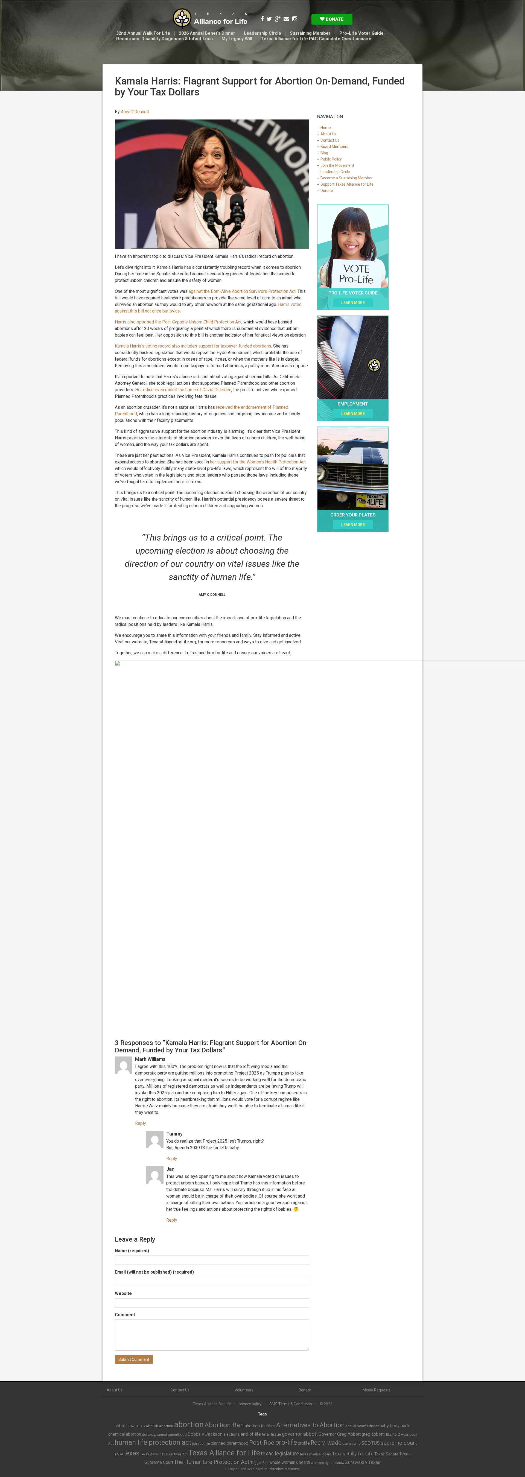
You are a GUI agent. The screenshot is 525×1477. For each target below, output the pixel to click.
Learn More (353, 302)
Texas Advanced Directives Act (164, 1454)
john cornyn (201, 1444)
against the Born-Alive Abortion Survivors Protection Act (242, 291)
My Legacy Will (236, 38)
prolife (304, 1443)
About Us (328, 134)
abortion (189, 1424)
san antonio (351, 1444)
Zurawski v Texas (362, 1462)
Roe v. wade (326, 1442)
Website (123, 1293)
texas (131, 1453)
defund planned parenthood (164, 1434)
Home (325, 127)
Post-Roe (261, 1442)
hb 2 (396, 1434)
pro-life (286, 1442)
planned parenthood (229, 1443)
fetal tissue (271, 1434)
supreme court (399, 1443)
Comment (125, 1314)
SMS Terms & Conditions (290, 1404)
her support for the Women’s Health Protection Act (258, 462)
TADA (119, 1454)
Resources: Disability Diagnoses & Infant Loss (164, 38)
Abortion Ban (224, 1425)
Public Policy (331, 159)
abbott (121, 1425)
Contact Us (329, 140)
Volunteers (244, 1390)
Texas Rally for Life (353, 1453)
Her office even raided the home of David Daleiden (183, 389)
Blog (324, 153)
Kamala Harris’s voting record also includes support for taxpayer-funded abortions (193, 346)
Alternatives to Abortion (310, 1425)
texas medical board (315, 1454)
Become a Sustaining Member (346, 178)
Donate (334, 19)
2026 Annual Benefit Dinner (207, 33)
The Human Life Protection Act (211, 1462)
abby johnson (136, 1426)
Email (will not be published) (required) (154, 1272)
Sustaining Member (310, 33)
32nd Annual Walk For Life (143, 33)
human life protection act (153, 1442)
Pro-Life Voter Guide (361, 33)
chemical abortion (124, 1434)
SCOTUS (370, 1443)
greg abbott (372, 1434)
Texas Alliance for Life (224, 1453)
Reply (140, 1123)
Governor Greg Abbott (340, 1434)
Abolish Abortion (159, 1426)
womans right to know (327, 1463)
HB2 (388, 1434)
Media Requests (376, 1390)
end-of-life (251, 1434)
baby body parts (395, 1425)
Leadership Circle (262, 33)
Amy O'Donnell (135, 111)
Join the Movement (337, 165)
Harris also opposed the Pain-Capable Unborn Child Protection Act (178, 322)
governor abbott (300, 1434)
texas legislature (280, 1453)
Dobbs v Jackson (205, 1434)
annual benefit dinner (362, 1426)
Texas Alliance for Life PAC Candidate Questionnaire (316, 38)
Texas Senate (386, 1454)
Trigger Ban (259, 1463)
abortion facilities (260, 1426)
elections (231, 1434)
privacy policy (250, 1404)
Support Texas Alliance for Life (347, 184)
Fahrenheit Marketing (284, 1469)
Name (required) (132, 1250)
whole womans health (289, 1462)
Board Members (334, 146)
